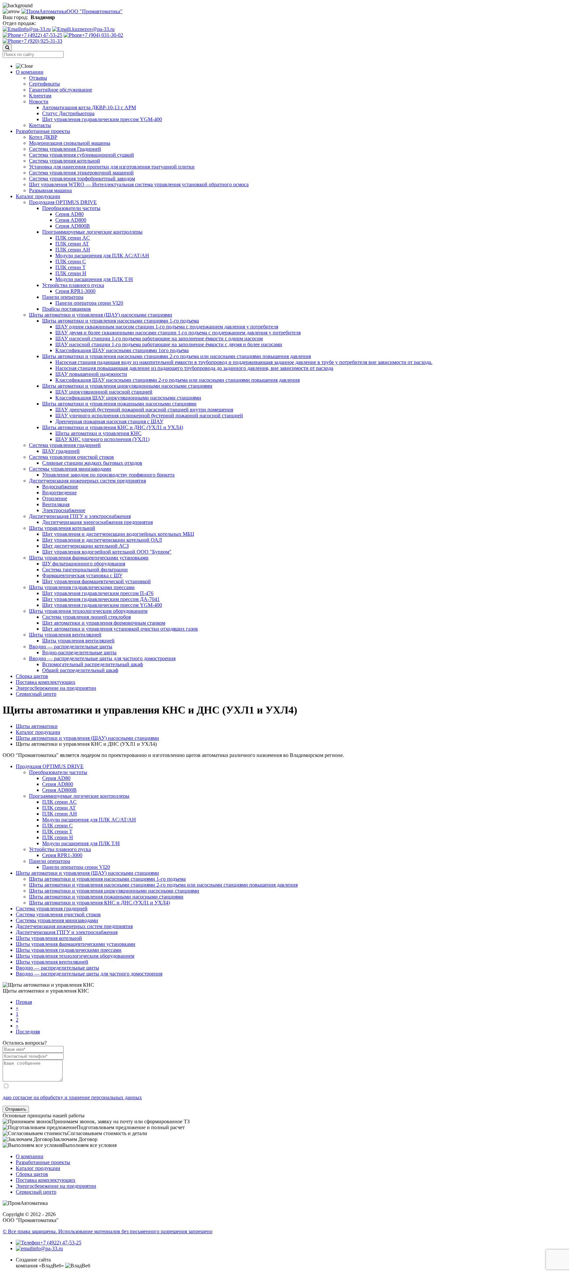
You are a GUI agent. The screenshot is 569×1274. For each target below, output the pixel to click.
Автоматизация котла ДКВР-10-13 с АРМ (89, 107)
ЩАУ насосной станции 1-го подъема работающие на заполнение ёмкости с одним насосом (159, 338)
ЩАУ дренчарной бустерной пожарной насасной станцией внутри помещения (144, 409)
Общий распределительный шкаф (80, 670)
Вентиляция (55, 504)
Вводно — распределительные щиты (70, 646)
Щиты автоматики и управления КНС (98, 433)
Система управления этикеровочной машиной (81, 172)
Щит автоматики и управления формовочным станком (103, 623)
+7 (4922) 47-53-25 (41, 35)
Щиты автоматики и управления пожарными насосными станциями (119, 403)
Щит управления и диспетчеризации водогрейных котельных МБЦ (118, 534)
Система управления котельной (64, 161)
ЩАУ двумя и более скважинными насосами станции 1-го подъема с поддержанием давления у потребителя (178, 332)
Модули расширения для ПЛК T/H (94, 279)
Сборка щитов (32, 676)
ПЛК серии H (70, 273)
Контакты (40, 125)
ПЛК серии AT (72, 244)
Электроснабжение (63, 510)
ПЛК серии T (70, 267)
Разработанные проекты (43, 131)
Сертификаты (44, 84)
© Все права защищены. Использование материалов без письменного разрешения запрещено (107, 1231)
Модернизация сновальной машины (69, 143)
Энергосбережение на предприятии (56, 688)
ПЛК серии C (70, 261)
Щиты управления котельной (62, 528)
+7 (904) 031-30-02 (102, 35)
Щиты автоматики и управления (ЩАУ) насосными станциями (100, 315)
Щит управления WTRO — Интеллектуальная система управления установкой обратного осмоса (139, 184)
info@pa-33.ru (35, 29)
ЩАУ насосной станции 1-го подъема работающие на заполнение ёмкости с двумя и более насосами (168, 344)
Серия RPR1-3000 (75, 291)
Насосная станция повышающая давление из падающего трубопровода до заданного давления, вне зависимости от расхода (194, 368)
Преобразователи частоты (71, 208)
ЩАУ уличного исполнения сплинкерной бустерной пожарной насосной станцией (149, 415)
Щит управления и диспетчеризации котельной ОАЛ (102, 540)
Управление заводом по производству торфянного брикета (108, 475)
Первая (24, 1002)
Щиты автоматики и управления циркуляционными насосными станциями (127, 386)
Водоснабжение (60, 486)
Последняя (28, 1031)
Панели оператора (62, 297)
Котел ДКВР (43, 137)
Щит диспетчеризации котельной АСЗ (85, 546)
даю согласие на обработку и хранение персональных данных (72, 1097)
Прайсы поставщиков (66, 309)
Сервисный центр (36, 694)
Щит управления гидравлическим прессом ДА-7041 (101, 599)
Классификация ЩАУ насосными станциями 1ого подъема (122, 350)
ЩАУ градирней (61, 451)
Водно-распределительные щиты (79, 652)
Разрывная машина (50, 190)
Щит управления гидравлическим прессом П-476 (97, 593)
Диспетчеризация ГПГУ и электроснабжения (80, 516)
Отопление (54, 498)
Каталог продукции (38, 196)
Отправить (15, 1109)
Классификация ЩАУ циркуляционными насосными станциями (128, 398)
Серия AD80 (69, 214)
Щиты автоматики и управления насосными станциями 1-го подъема (120, 321)
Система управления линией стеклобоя (86, 617)
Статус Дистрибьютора (68, 113)
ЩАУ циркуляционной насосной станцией (103, 392)
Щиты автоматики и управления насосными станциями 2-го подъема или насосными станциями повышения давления (176, 356)
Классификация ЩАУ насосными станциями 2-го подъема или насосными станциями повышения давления (177, 380)
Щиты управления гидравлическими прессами (82, 587)
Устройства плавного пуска (73, 285)
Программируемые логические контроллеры (92, 232)
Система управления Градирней (65, 149)
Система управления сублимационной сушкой (81, 155)
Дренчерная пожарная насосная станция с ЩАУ (109, 421)
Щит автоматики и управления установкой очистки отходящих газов (120, 629)
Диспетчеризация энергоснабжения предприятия (97, 522)
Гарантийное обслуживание (60, 89)
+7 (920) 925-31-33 (41, 41)
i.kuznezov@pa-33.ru (92, 29)
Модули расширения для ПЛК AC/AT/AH (102, 255)
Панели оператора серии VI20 (89, 303)
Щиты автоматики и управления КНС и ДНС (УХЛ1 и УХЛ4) (112, 427)
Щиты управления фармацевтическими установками (89, 557)
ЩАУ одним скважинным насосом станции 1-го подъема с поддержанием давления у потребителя (166, 326)
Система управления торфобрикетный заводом (82, 178)
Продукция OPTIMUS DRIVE (63, 202)
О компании (29, 72)
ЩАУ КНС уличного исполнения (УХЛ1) (102, 439)
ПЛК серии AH (72, 249)
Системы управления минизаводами (70, 469)
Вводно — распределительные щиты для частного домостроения (102, 658)
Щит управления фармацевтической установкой (96, 581)
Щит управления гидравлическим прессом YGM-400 (102, 119)
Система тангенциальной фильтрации (85, 569)
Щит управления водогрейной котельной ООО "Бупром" (107, 552)
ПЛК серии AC (72, 238)
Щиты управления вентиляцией (65, 634)
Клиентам (40, 95)
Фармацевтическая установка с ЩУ (82, 575)
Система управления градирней (65, 445)
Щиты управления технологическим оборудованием (88, 611)
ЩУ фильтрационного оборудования (83, 563)
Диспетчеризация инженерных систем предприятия (87, 480)
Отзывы (38, 78)
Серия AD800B (72, 226)
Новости (38, 101)
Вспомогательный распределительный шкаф (92, 664)
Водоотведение (59, 492)
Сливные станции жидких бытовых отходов (92, 463)
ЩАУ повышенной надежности (91, 374)
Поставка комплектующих (45, 682)
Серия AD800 (70, 220)
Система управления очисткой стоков (71, 457)
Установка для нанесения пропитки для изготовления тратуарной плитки (112, 166)
